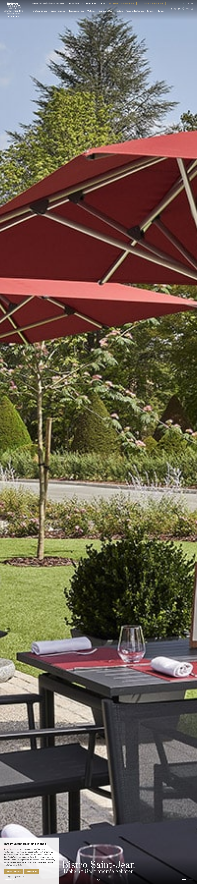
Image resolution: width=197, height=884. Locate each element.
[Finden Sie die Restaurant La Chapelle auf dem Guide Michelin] (183, 9)
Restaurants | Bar (76, 11)
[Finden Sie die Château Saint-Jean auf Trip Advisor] (187, 9)
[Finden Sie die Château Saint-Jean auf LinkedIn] (179, 9)
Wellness (91, 11)
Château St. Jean (40, 11)
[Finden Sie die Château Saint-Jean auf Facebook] (171, 9)
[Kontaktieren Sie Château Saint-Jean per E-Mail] (192, 9)
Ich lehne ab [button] (31, 871)
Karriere (161, 11)
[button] (184, 879)
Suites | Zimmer (58, 11)
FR (183, 4)
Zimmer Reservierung (152, 3)
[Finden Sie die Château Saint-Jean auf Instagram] (175, 9)
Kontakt (150, 11)
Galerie (120, 11)
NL (192, 4)
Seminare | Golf (106, 11)
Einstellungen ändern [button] (15, 877)
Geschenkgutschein (135, 11)
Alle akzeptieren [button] (13, 871)
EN (188, 4)
